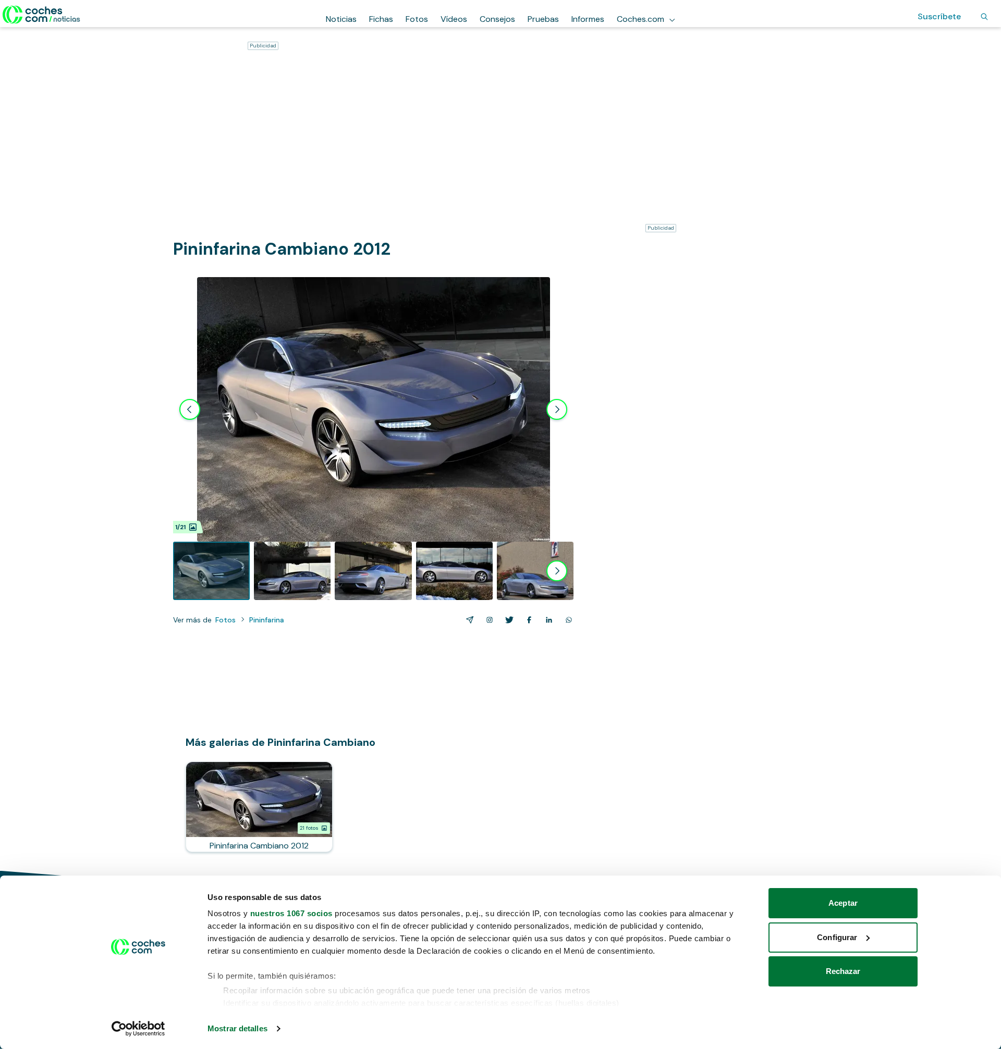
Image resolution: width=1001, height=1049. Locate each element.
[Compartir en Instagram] (487, 620)
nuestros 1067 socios (291, 913)
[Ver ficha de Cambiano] (259, 807)
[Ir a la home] (41, 14)
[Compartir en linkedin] (547, 620)
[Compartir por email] (467, 620)
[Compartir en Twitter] (507, 620)
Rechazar (843, 971)
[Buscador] (984, 16)
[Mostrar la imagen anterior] (189, 409)
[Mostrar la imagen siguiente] (556, 409)
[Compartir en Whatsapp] (566, 620)
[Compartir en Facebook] (527, 620)
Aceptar (843, 902)
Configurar (837, 937)
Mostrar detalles (237, 1028)
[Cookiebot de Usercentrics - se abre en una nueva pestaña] (138, 1028)
